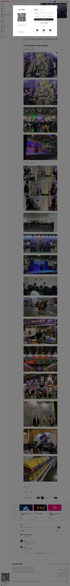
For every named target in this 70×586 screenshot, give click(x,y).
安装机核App (22, 31)
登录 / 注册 (44, 19)
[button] (55, 6)
